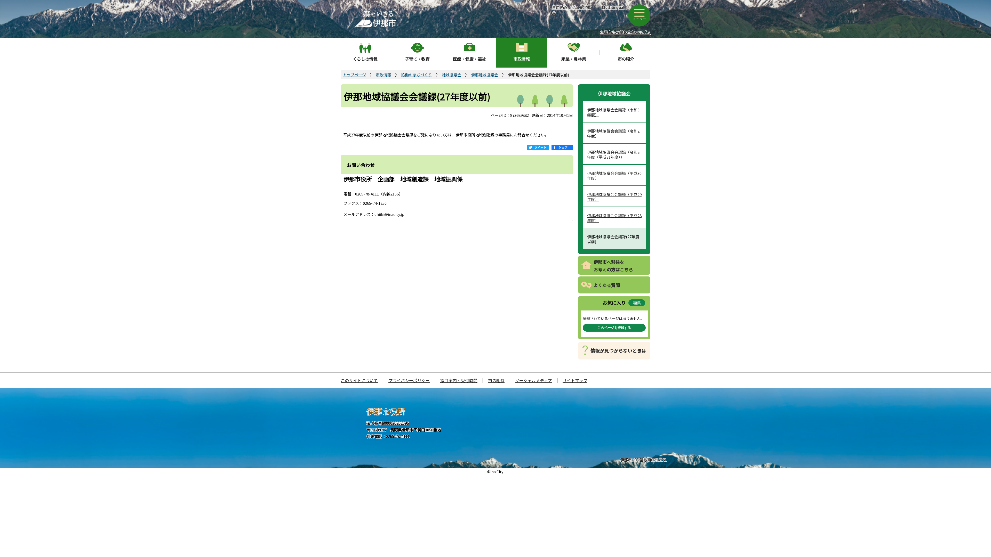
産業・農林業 (573, 59)
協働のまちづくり (416, 74)
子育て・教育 (417, 59)
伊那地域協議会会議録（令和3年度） (613, 112)
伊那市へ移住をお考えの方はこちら (613, 266)
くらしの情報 (365, 59)
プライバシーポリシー (409, 380)
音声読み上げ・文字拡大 (571, 9)
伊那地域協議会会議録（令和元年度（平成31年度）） (614, 154)
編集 (637, 302)
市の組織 (496, 380)
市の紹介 (626, 59)
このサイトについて (359, 380)
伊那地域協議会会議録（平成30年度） (614, 175)
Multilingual (613, 7)
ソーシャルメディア (533, 380)
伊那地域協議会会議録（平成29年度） (614, 197)
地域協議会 (451, 74)
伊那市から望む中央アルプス (625, 32)
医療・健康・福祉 (469, 59)
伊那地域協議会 (484, 74)
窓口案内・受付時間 (458, 380)
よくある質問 (607, 285)
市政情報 (521, 59)
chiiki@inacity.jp (389, 214)
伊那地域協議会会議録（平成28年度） (614, 218)
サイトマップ (575, 380)
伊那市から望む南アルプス (643, 459)
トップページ (354, 74)
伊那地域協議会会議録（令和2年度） (613, 133)
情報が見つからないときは (618, 350)
